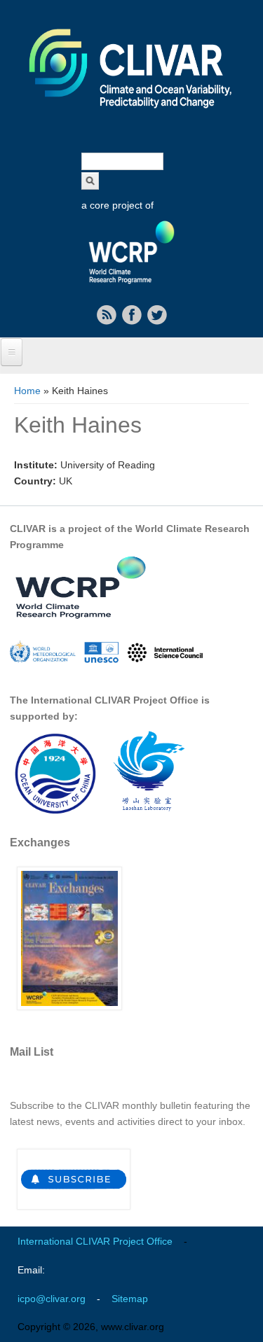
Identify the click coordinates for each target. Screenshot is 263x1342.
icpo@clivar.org (52, 1298)
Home (27, 390)
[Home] (131, 117)
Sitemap (130, 1298)
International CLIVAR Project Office (95, 1241)
